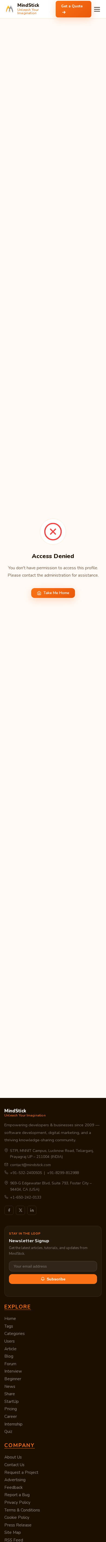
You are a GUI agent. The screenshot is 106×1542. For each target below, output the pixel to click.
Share (9, 1394)
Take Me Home (56, 592)
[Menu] (97, 9)
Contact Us (14, 1465)
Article (10, 1349)
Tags (8, 1326)
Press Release (18, 1525)
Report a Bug (17, 1495)
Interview (13, 1371)
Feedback (13, 1487)
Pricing (10, 1409)
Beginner (12, 1379)
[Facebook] (9, 1210)
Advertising (15, 1480)
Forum (10, 1364)
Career (10, 1416)
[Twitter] (20, 1210)
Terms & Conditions (22, 1510)
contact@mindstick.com (30, 1164)
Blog (8, 1356)
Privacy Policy (17, 1502)
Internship (13, 1424)
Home (10, 1318)
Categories (14, 1333)
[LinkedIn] (31, 1210)
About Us (13, 1457)
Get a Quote (72, 6)
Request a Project (21, 1472)
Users (9, 1341)
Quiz (8, 1431)
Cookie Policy (16, 1517)
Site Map (12, 1532)
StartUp (11, 1401)
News (9, 1386)
